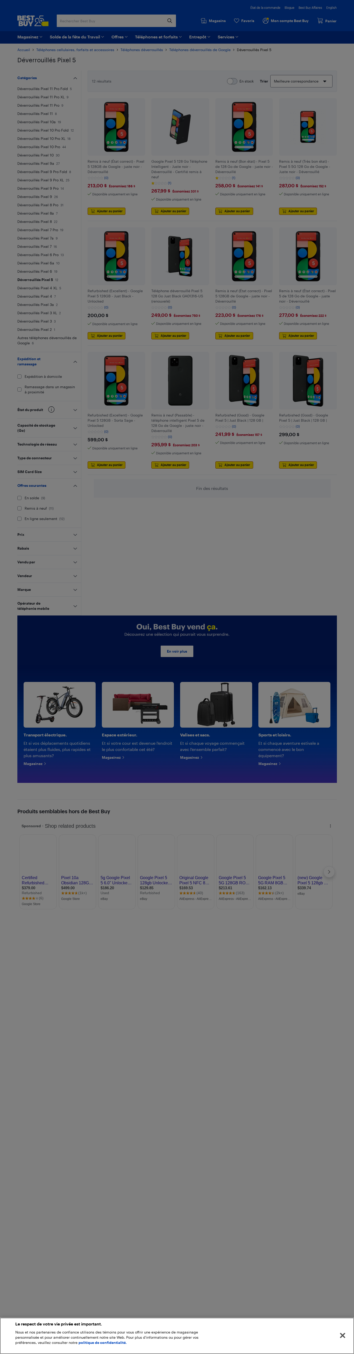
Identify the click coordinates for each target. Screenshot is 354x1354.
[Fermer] (342, 1335)
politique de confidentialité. (103, 1342)
